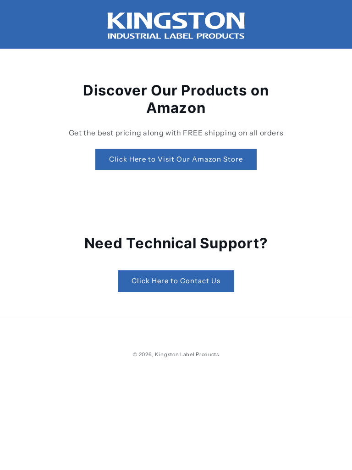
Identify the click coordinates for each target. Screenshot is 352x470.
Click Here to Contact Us (176, 280)
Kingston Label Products (187, 354)
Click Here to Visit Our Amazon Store (176, 159)
